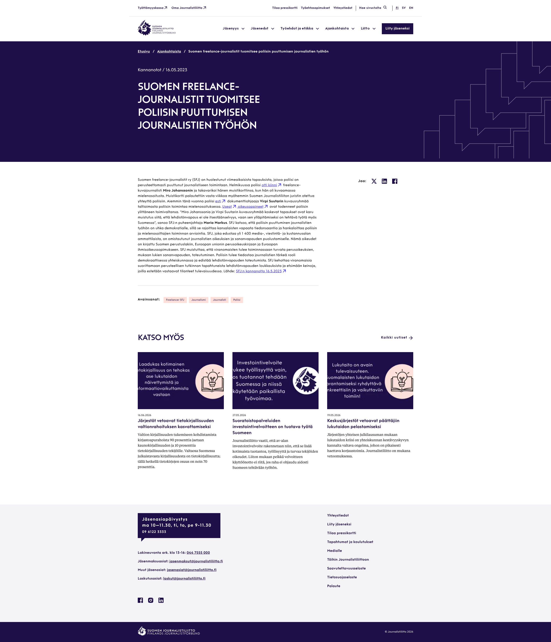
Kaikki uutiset (394, 337)
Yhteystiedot (342, 8)
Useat (227, 207)
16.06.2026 (144, 415)
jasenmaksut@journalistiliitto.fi (196, 561)
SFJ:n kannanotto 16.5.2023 (259, 271)
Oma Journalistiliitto (187, 8)
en (411, 8)
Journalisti (219, 300)
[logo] (157, 34)
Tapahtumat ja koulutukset (350, 542)
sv (404, 8)
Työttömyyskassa (151, 8)
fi (397, 8)
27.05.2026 (239, 415)
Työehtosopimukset (315, 8)
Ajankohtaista (169, 51)
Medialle (334, 551)
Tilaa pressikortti (285, 8)
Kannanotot (149, 70)
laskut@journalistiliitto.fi (184, 578)
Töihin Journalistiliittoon (348, 560)
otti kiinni (269, 185)
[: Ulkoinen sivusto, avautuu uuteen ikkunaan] (374, 181)
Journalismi (199, 300)
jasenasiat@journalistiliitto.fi (192, 570)
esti (218, 201)
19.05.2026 (334, 415)
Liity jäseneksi (397, 28)
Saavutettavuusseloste (346, 568)
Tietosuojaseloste (342, 577)
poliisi (236, 300)
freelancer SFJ (175, 300)
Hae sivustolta (370, 8)
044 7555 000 (198, 553)
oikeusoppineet (250, 207)
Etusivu (144, 51)
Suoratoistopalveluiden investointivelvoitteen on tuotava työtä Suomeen (272, 427)
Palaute (333, 586)
